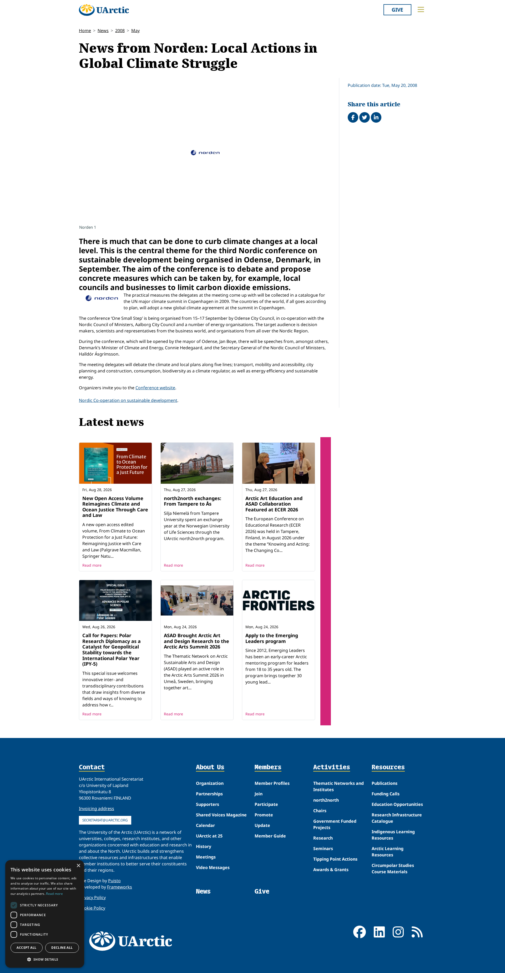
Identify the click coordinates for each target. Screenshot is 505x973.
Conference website (155, 388)
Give (397, 9)
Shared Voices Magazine (221, 815)
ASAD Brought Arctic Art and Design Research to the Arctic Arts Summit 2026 (196, 641)
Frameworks (119, 887)
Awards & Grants (331, 869)
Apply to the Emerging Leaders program (271, 638)
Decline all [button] (62, 947)
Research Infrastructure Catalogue (397, 818)
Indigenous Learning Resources (393, 835)
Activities (331, 767)
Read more (92, 565)
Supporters (207, 804)
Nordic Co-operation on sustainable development (128, 400)
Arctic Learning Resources (387, 852)
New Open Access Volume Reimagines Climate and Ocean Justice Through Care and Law (115, 506)
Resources (388, 767)
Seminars (323, 848)
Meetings (206, 857)
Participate (266, 804)
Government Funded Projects (334, 824)
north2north (326, 800)
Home (85, 30)
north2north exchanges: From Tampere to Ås (192, 501)
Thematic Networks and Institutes (338, 786)
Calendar (205, 825)
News (103, 30)
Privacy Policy (92, 897)
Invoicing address (96, 808)
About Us (210, 767)
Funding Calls (386, 794)
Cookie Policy (92, 908)
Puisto (114, 881)
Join (258, 794)
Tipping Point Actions (335, 859)
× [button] (78, 866)
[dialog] (44, 914)
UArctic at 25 (209, 836)
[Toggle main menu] (421, 9)
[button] (45, 959)
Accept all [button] (26, 947)
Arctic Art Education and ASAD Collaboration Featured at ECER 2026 (273, 504)
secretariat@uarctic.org (105, 820)
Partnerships (209, 794)
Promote (264, 815)
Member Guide (270, 836)
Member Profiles (272, 783)
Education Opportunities (397, 804)
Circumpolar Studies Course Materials (393, 868)
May (135, 30)
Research (323, 838)
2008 (120, 30)
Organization (210, 783)
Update (262, 825)
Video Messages (213, 867)
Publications (384, 783)
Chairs (319, 811)
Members (268, 767)
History (203, 846)
